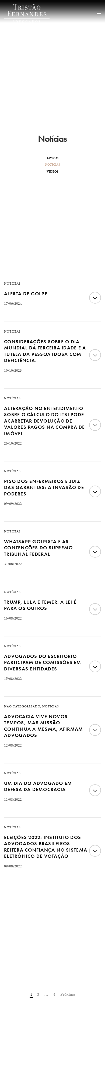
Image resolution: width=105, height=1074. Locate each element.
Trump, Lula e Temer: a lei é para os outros (40, 605)
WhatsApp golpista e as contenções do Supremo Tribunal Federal (38, 547)
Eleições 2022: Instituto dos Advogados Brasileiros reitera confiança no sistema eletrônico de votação (45, 846)
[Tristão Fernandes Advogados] (27, 13)
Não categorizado (22, 706)
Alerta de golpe (25, 293)
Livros (52, 158)
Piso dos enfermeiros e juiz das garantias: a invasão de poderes (44, 487)
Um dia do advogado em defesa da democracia (38, 786)
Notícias (52, 164)
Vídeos (52, 171)
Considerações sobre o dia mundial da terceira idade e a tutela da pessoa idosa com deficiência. (45, 350)
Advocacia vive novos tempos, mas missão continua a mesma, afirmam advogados (43, 725)
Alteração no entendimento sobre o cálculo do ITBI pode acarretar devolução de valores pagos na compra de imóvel (44, 421)
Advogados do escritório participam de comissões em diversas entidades (42, 662)
